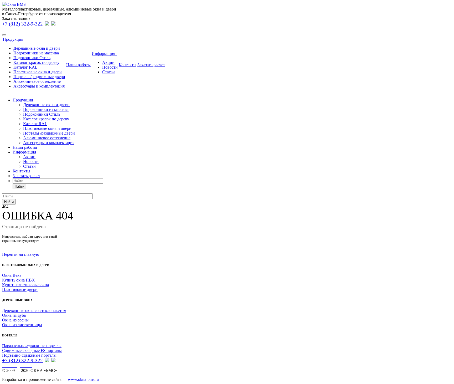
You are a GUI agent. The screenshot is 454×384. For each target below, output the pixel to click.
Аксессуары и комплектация (39, 86)
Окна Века (11, 275)
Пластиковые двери (20, 289)
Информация (104, 53)
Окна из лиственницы (22, 324)
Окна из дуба (14, 315)
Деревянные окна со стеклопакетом (34, 310)
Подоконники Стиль (31, 57)
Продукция (14, 39)
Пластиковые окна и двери (37, 72)
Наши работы (78, 65)
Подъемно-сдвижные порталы (29, 355)
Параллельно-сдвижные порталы (31, 346)
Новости (110, 67)
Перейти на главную (20, 254)
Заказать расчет (151, 65)
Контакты (127, 65)
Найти (19, 186)
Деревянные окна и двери (36, 48)
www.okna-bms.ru (83, 379)
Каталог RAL (25, 67)
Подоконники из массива (36, 53)
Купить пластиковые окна (25, 285)
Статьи (108, 72)
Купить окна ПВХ (18, 280)
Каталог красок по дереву (36, 62)
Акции (108, 62)
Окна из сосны (15, 320)
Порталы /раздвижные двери (39, 76)
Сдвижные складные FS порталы (32, 350)
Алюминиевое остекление (37, 81)
